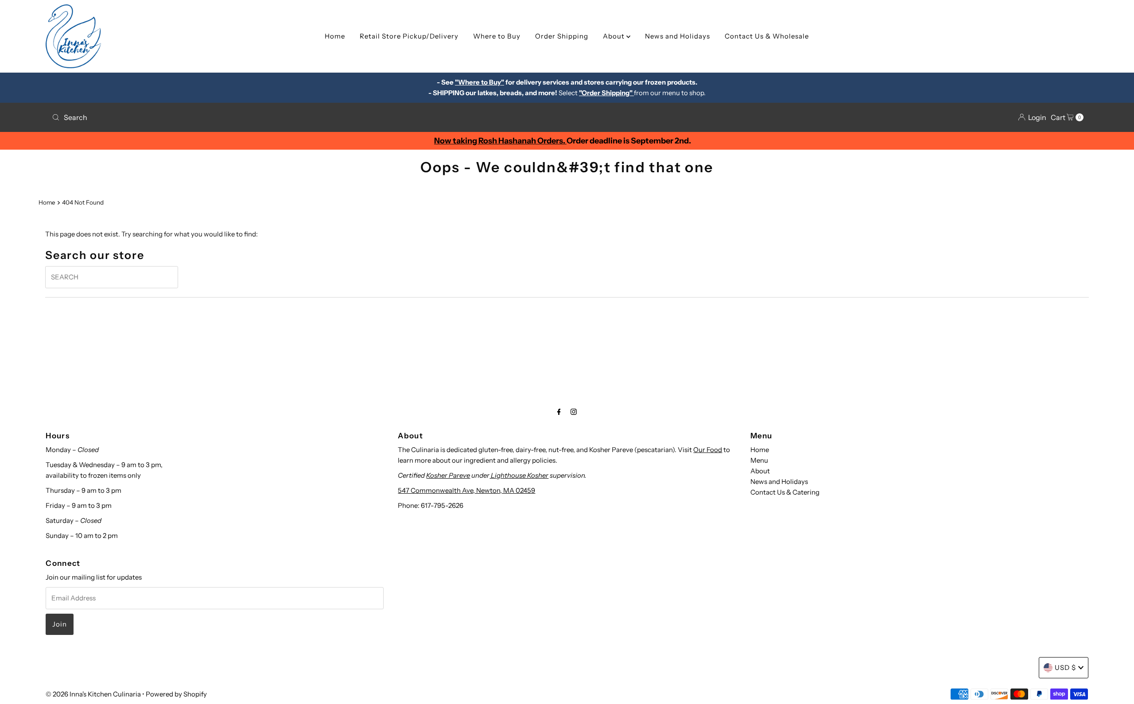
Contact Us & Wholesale (767, 36)
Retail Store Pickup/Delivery (409, 36)
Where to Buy (496, 36)
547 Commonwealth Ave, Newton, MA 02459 (466, 490)
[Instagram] (574, 411)
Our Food (707, 449)
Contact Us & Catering (784, 492)
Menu (759, 460)
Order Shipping (561, 36)
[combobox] (305, 117)
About (614, 36)
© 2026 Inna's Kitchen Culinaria (93, 694)
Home (335, 36)
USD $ (1065, 667)
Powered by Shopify (176, 694)
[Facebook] (559, 411)
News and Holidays (677, 36)
